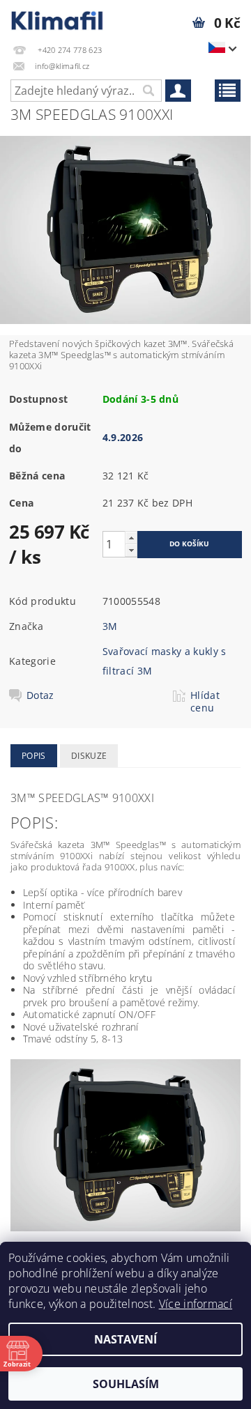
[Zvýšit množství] (131, 537)
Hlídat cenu (205, 701)
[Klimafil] (57, 18)
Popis (34, 756)
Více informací (195, 1303)
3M (110, 626)
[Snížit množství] (131, 550)
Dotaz (40, 695)
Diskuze (89, 756)
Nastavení (125, 1339)
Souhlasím (126, 1384)
